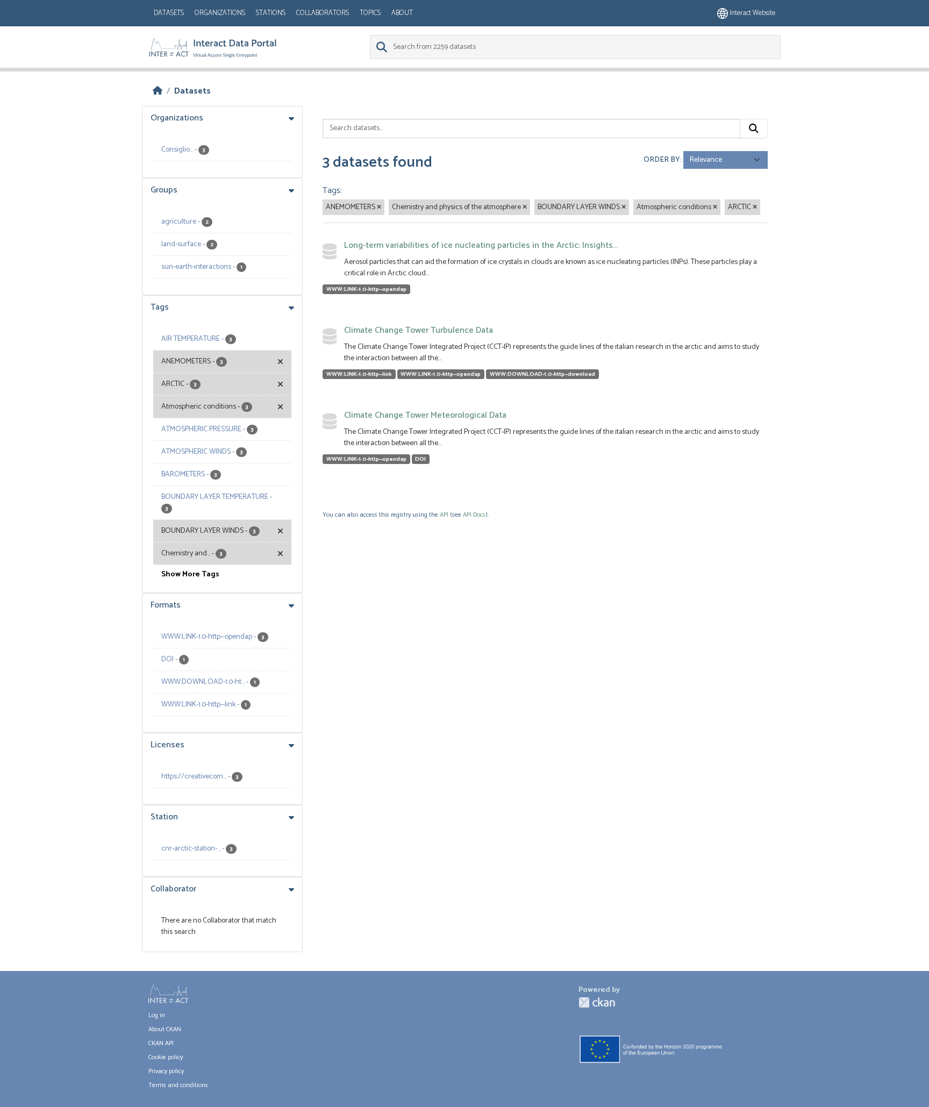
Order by (662, 160)
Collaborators (322, 13)
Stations (270, 13)
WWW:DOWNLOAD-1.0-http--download (542, 374)
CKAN (596, 1002)
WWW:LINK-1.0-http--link (359, 374)
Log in (156, 1015)
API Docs (474, 515)
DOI (420, 459)
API (444, 515)
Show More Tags (190, 574)
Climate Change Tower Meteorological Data (425, 415)
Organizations (220, 13)
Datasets (169, 13)
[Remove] (379, 207)
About (402, 13)
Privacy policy (166, 1071)
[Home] (157, 91)
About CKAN (164, 1029)
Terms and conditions (178, 1085)
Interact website (751, 13)
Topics (370, 13)
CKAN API (161, 1043)
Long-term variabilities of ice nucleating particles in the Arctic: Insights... (481, 245)
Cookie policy (165, 1057)
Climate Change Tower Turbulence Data (418, 330)
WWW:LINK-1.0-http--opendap (366, 289)
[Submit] (754, 128)
